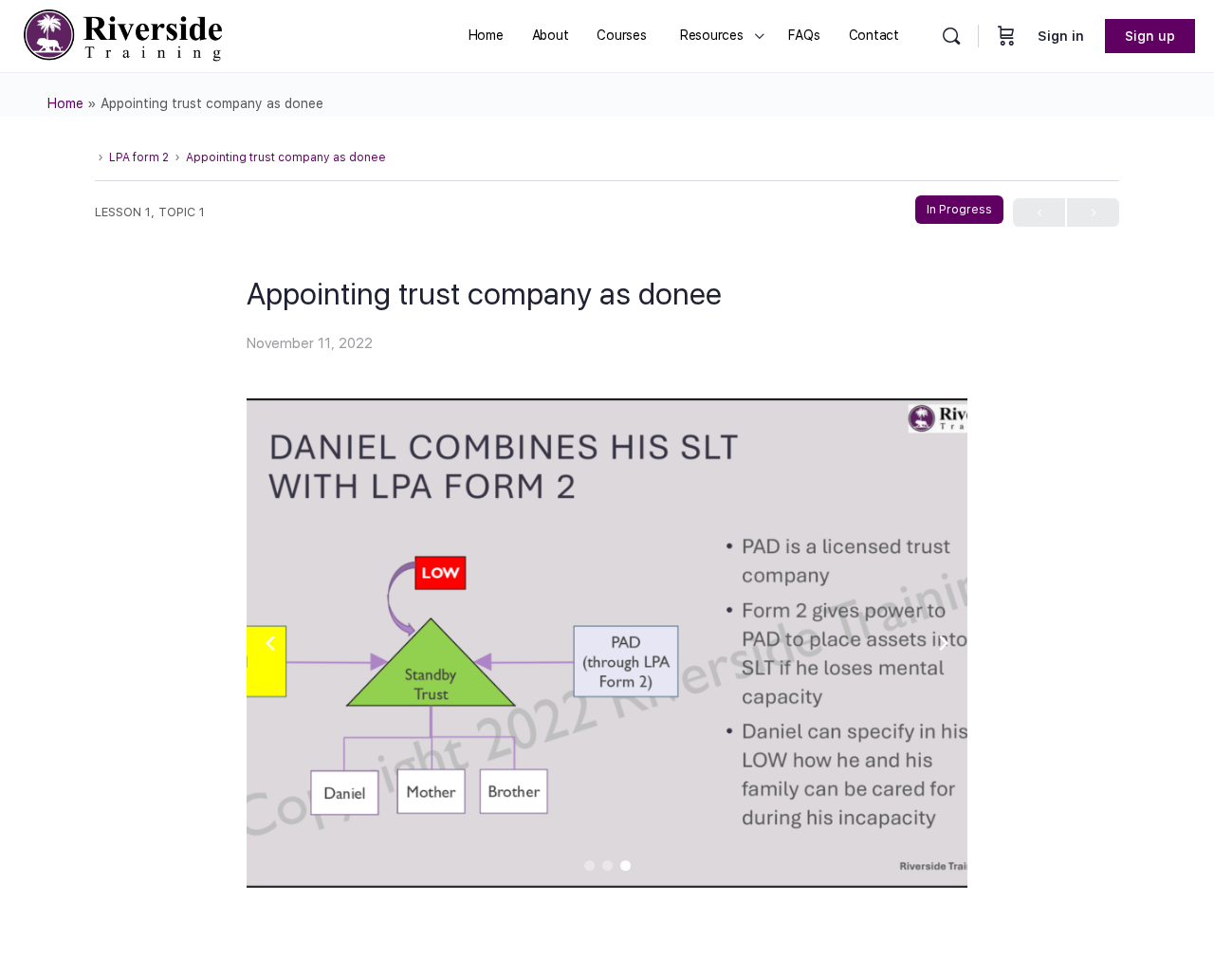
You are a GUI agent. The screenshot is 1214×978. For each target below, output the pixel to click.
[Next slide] (943, 643)
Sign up (1150, 36)
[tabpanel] (607, 643)
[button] (589, 865)
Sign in (1061, 36)
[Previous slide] (270, 643)
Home (65, 103)
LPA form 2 (139, 157)
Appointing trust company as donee (286, 157)
